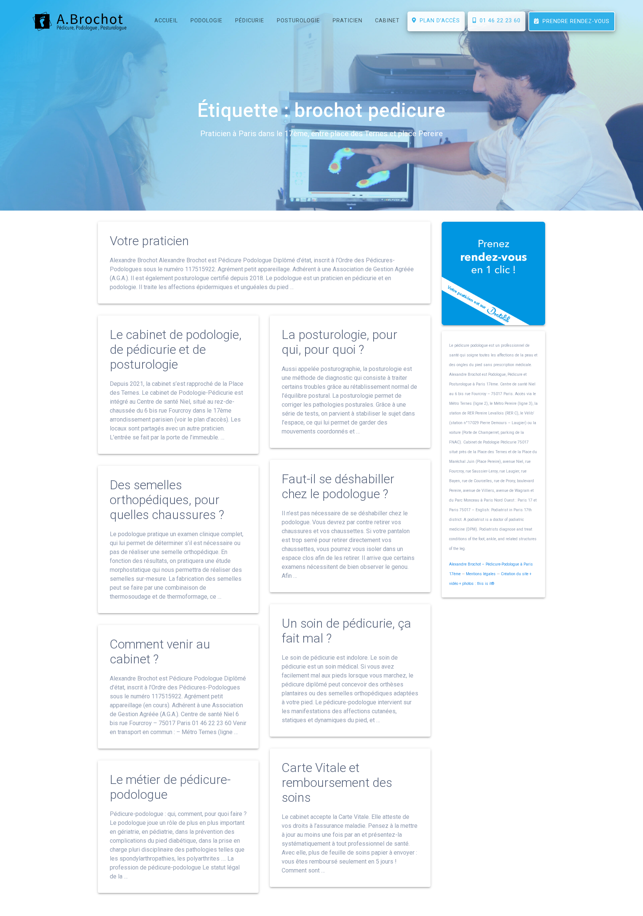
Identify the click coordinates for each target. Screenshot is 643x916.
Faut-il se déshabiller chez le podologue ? (338, 486)
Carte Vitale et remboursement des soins (337, 782)
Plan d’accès (438, 20)
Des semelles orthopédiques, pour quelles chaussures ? (167, 500)
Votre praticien (149, 241)
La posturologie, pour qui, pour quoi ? (339, 342)
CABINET (387, 20)
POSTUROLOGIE (298, 20)
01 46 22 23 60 (498, 20)
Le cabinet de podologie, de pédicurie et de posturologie (175, 349)
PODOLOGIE (207, 20)
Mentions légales (481, 573)
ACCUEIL (166, 20)
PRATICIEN (347, 20)
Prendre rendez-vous (574, 21)
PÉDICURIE (249, 20)
